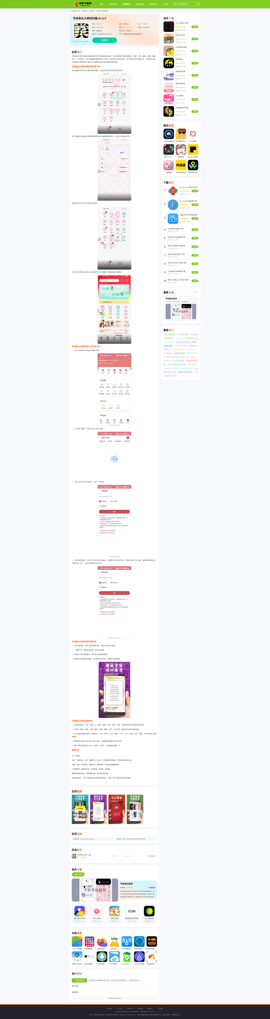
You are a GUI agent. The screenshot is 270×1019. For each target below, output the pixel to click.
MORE (195, 292)
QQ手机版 (193, 334)
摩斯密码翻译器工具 (187, 368)
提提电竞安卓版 (179, 353)
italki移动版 (168, 353)
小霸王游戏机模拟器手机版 (176, 364)
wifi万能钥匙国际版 (177, 349)
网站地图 (140, 1008)
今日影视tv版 (179, 361)
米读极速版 (169, 338)
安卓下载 (104, 40)
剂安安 (177, 368)
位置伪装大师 (168, 368)
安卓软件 (85, 11)
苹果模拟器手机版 (191, 338)
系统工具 (91, 11)
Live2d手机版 (183, 334)
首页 (79, 11)
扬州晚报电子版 (190, 349)
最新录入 (150, 1008)
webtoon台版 (179, 338)
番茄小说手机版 (172, 357)
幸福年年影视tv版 (185, 372)
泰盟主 (193, 357)
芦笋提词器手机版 (169, 342)
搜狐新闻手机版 (183, 342)
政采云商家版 (170, 334)
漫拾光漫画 (192, 364)
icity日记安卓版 (180, 346)
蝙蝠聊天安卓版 (184, 357)
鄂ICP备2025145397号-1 (147, 1011)
